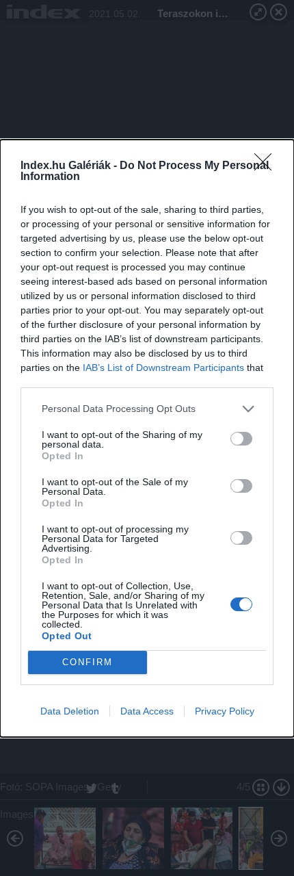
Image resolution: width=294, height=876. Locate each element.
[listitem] (147, 409)
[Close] (267, 166)
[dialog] (147, 438)
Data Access (147, 711)
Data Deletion (69, 711)
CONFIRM (87, 662)
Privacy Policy (224, 711)
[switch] (241, 439)
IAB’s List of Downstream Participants (163, 367)
